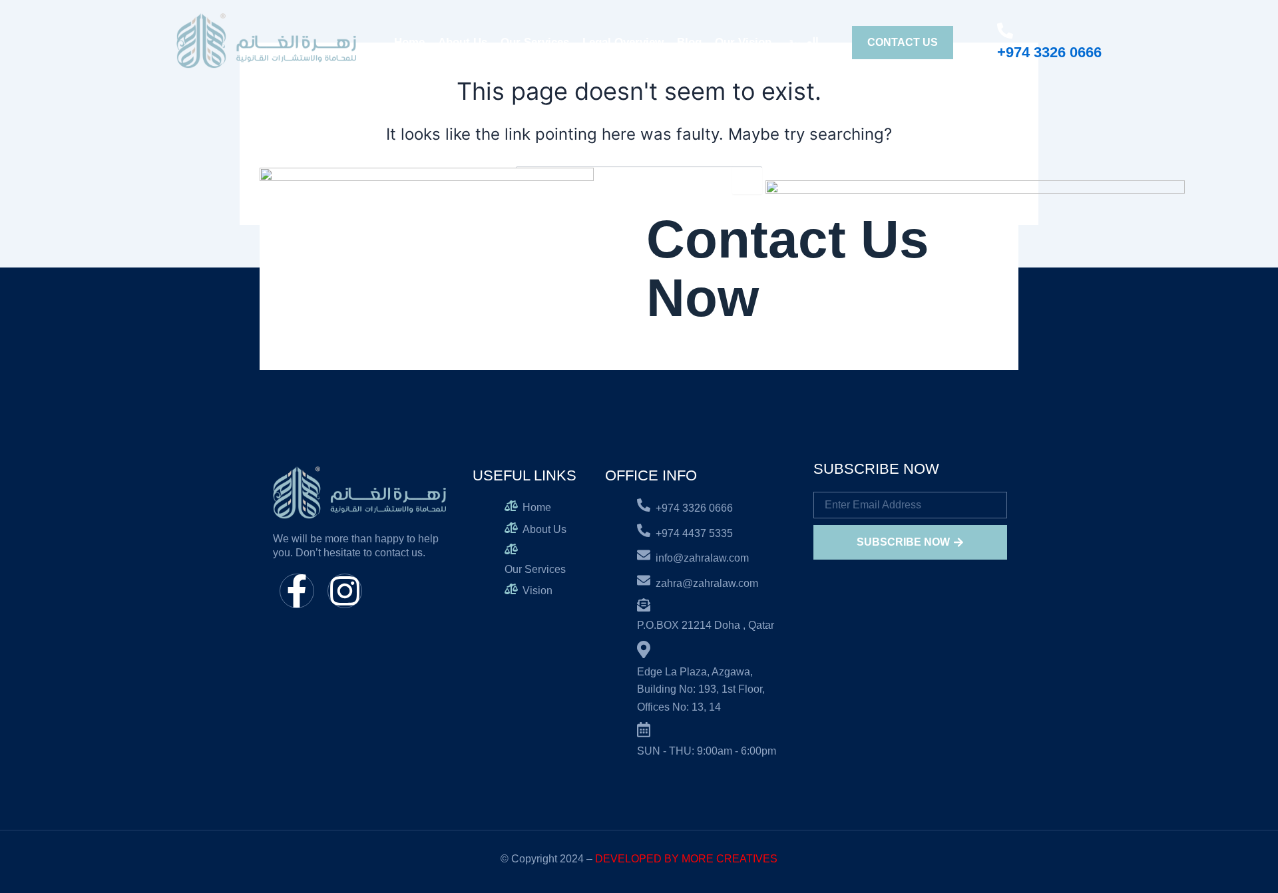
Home (409, 42)
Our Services (535, 42)
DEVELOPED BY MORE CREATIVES (686, 858)
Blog (689, 42)
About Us (462, 42)
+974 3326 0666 (1049, 52)
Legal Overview (623, 42)
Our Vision (743, 42)
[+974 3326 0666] (1005, 31)
